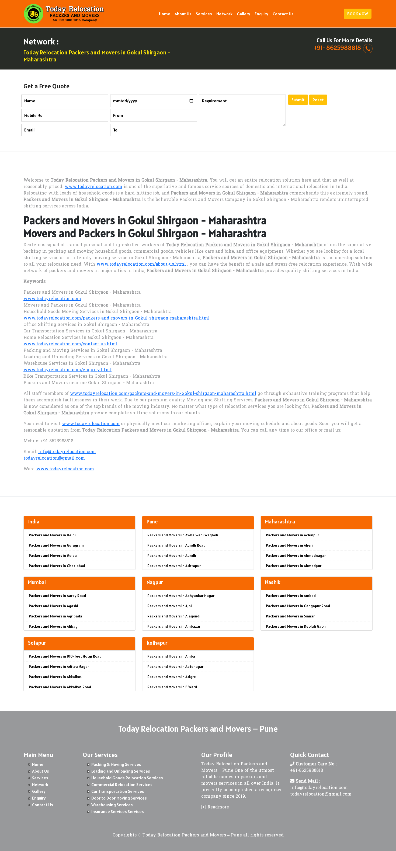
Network (224, 13)
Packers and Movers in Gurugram (56, 545)
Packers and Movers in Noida (53, 555)
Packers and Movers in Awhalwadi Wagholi (182, 535)
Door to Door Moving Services (119, 798)
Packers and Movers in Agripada (55, 616)
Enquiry (261, 13)
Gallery (243, 13)
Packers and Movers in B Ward (172, 687)
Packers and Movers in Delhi (52, 535)
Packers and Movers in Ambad (291, 595)
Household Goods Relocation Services (127, 777)
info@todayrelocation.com (67, 452)
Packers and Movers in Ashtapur (174, 565)
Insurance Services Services (117, 811)
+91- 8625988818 (337, 47)
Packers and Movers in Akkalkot (55, 676)
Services (204, 13)
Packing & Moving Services (116, 764)
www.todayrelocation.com (93, 187)
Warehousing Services (112, 804)
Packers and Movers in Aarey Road (57, 595)
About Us (183, 13)
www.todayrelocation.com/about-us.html (141, 264)
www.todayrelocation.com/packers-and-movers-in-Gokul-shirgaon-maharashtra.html (116, 318)
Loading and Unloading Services (120, 771)
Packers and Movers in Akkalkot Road (60, 687)
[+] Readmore (215, 807)
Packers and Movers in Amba (171, 656)
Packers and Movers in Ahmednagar (296, 555)
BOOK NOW (357, 13)
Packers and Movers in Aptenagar (175, 666)
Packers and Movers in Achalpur (292, 535)
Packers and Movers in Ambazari (174, 626)
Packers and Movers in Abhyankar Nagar (180, 595)
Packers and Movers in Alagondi (173, 616)
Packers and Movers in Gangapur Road (298, 605)
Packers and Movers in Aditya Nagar (59, 666)
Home (164, 13)
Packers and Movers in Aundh (171, 555)
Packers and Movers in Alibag (53, 626)
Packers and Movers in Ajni (169, 605)
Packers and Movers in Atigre (171, 676)
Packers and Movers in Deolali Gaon (296, 626)
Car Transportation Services (117, 791)
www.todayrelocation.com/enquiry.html (67, 370)
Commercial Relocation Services (121, 784)
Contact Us (283, 13)
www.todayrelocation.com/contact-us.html (70, 344)
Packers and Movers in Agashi (53, 605)
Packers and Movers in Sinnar (290, 616)
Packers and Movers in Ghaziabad (57, 565)
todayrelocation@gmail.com (54, 458)
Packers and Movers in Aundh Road (176, 545)
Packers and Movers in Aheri (289, 545)
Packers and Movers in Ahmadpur (293, 565)
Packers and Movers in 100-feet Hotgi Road (65, 656)
